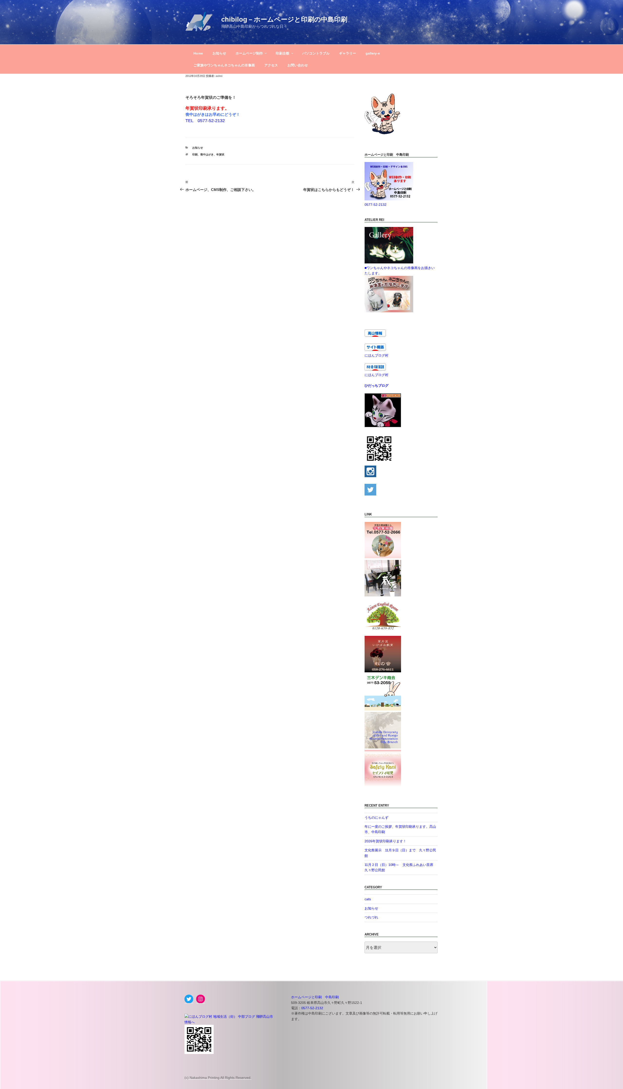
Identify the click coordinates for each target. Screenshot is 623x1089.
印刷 (195, 154)
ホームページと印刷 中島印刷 (315, 997)
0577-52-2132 (375, 205)
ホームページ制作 (249, 53)
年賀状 (220, 154)
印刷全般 (282, 53)
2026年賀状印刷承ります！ (385, 841)
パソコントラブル (316, 53)
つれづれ (371, 917)
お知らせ (219, 53)
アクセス (271, 65)
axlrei (219, 75)
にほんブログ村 (376, 355)
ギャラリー (347, 53)
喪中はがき (207, 154)
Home (198, 53)
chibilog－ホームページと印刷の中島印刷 (284, 19)
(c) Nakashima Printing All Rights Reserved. (217, 1078)
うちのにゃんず (376, 817)
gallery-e (373, 53)
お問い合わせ (297, 65)
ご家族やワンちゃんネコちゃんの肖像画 (224, 65)
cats (368, 899)
